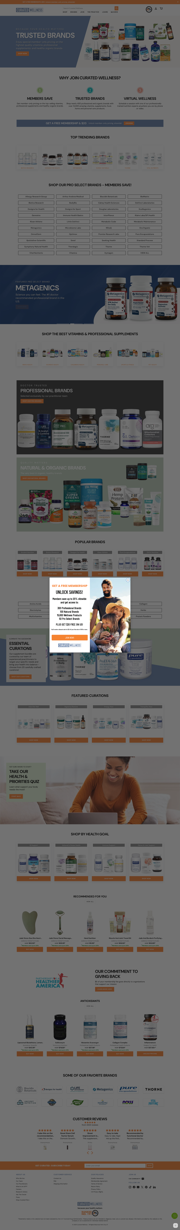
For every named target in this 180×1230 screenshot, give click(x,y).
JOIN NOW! (69, 637)
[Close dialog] (128, 580)
